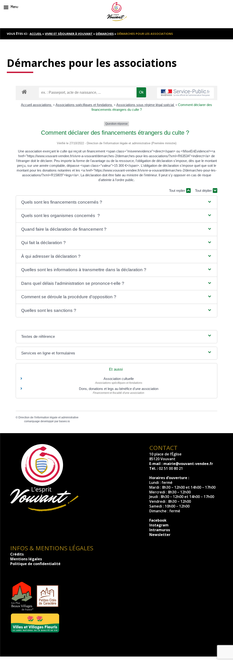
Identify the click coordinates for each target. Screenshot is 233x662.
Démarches (105, 34)
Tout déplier (204, 190)
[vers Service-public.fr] (185, 93)
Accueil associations (36, 105)
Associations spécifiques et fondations (84, 105)
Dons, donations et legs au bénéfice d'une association (118, 389)
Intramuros (159, 529)
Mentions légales (26, 558)
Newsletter (159, 534)
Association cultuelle (119, 379)
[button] (116, 202)
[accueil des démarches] (24, 91)
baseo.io (64, 421)
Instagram (159, 525)
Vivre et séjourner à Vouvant (69, 34)
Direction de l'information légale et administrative (48, 417)
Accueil (36, 34)
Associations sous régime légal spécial (145, 105)
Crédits (17, 554)
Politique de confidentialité (35, 563)
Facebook (158, 520)
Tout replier (177, 190)
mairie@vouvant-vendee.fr (188, 463)
